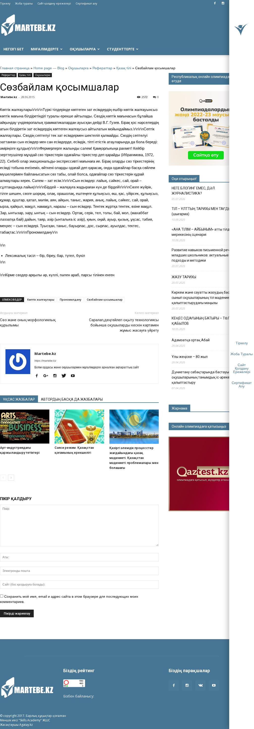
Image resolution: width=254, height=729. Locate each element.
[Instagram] (223, 3)
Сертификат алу (86, 3)
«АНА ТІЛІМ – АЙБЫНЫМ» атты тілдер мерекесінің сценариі (203, 232)
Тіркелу (5, 3)
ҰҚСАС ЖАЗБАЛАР (19, 399)
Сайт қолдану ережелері (54, 3)
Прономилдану (70, 299)
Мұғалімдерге (45, 49)
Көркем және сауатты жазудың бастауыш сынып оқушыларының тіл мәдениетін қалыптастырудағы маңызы (206, 297)
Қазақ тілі (123, 68)
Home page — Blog (48, 68)
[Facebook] (215, 3)
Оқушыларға (83, 49)
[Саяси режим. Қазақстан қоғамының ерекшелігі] (79, 427)
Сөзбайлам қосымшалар (105, 299)
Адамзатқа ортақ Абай (191, 340)
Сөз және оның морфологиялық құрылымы (28, 322)
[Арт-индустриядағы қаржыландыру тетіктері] (24, 427)
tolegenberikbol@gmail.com (117, 696)
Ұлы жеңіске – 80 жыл (190, 357)
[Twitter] (66, 376)
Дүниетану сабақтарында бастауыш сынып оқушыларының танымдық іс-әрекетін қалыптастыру (207, 377)
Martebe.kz (8, 97)
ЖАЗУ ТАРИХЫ (184, 277)
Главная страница (15, 68)
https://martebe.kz (45, 360)
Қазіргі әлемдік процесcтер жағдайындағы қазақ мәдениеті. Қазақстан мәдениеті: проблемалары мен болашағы (133, 458)
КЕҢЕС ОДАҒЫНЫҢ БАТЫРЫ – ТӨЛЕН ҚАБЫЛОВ (203, 320)
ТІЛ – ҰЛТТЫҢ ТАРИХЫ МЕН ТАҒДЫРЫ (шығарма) (204, 211)
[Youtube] (74, 376)
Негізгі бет (13, 49)
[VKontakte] (200, 686)
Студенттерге (120, 49)
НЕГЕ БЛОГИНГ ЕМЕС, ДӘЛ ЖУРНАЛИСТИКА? (193, 190)
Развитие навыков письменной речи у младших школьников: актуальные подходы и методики (203, 255)
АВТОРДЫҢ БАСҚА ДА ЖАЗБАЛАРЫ (72, 399)
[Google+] (47, 376)
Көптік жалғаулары (40, 299)
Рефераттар (102, 68)
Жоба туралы (24, 3)
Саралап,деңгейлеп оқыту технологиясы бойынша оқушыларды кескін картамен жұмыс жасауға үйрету (124, 325)
